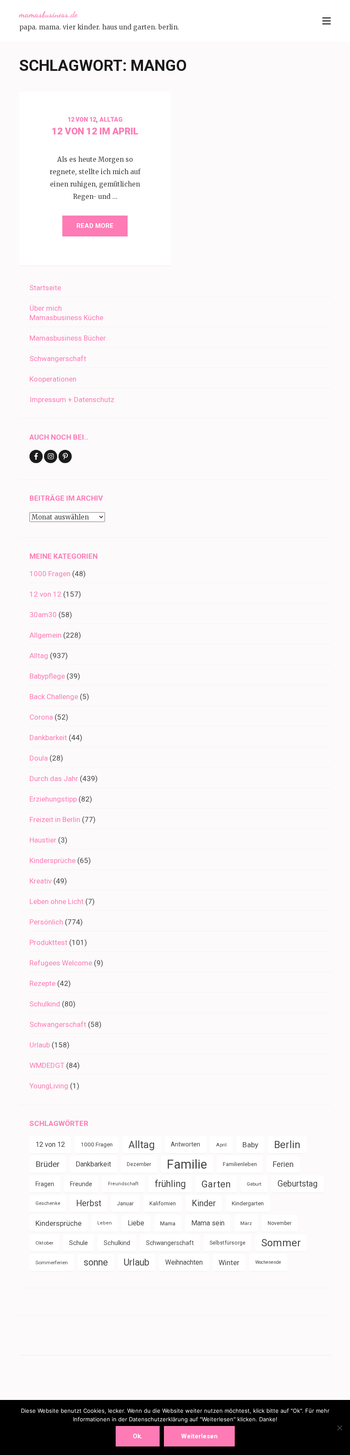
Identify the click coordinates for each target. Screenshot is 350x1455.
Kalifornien (162, 1203)
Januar (125, 1203)
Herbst (88, 1203)
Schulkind (44, 1004)
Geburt (254, 1184)
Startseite (45, 287)
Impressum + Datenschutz (71, 399)
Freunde (81, 1184)
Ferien (283, 1164)
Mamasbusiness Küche (66, 317)
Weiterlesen (199, 1436)
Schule (78, 1243)
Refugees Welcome (60, 963)
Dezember (139, 1164)
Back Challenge (53, 696)
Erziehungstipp (53, 799)
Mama (167, 1223)
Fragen (44, 1184)
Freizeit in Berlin (54, 819)
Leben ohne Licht (56, 901)
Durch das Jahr (53, 778)
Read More (95, 226)
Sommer (281, 1243)
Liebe (136, 1223)
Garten (216, 1184)
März (246, 1223)
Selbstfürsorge (227, 1243)
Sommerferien (51, 1262)
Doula (38, 758)
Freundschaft (123, 1184)
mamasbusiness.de (48, 14)
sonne (96, 1262)
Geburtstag (297, 1184)
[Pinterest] (65, 456)
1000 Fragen (49, 573)
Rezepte (42, 983)
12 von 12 (81, 119)
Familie (187, 1164)
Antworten (185, 1144)
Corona (41, 717)
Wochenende (268, 1262)
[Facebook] (36, 456)
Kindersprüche (52, 860)
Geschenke (47, 1203)
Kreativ (40, 881)
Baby (250, 1144)
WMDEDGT (46, 1065)
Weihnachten (184, 1262)
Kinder (204, 1203)
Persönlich (46, 922)
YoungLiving (48, 1086)
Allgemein (45, 635)
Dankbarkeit (48, 737)
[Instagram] (50, 456)
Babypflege (47, 676)
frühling (170, 1183)
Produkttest (48, 942)
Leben (104, 1223)
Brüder (47, 1164)
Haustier (42, 840)
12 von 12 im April (95, 131)
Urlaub (39, 1045)
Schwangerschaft (57, 358)
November (280, 1223)
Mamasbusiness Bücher (67, 338)
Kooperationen (52, 379)
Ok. (138, 1436)
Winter (229, 1262)
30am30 (43, 614)
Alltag (110, 119)
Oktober (44, 1243)
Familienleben (240, 1164)
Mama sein (208, 1223)
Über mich (45, 308)
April (221, 1145)
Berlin (287, 1145)
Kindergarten (248, 1203)
